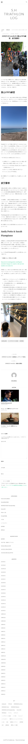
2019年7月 (3, 631)
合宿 (2, 725)
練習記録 (8, 29)
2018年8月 (3, 669)
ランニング (20, 715)
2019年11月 (3, 617)
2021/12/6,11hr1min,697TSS (7, 552)
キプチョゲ (16, 712)
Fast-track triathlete (5, 498)
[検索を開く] (26, 2)
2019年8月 (3, 628)
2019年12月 (3, 614)
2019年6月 (3, 635)
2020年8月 (3, 586)
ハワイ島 (14, 715)
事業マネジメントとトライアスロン (16, 718)
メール (3, 467)
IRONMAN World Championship (8, 505)
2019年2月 (3, 649)
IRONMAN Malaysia (15, 707)
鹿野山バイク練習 (14, 725)
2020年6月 (3, 593)
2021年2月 (3, 579)
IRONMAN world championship (8, 709)
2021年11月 (3, 572)
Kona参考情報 (4, 516)
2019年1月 (3, 652)
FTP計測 (10, 703)
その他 (2, 519)
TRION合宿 (4, 712)
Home (3, 29)
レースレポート (4, 523)
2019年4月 (3, 642)
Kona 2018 (19, 709)
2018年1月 (3, 694)
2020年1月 (3, 610)
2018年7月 (3, 673)
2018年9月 (3, 666)
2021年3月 (3, 575)
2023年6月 (3, 565)
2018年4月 (3, 683)
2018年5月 (3, 680)
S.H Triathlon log (14, 14)
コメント (3, 441)
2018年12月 (3, 656)
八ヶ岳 (3, 722)
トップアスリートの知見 (13, 341)
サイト (2, 473)
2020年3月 (3, 603)
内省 (7, 722)
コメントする (22, 33)
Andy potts (4, 341)
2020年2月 (3, 607)
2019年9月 (3, 624)
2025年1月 (3, 561)
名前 (2, 461)
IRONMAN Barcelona (18, 703)
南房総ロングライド (14, 722)
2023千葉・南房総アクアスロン (7, 542)
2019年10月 (3, 621)
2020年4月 (3, 600)
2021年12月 (3, 568)
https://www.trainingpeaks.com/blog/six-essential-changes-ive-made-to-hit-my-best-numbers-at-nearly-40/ (12, 263)
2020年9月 (3, 582)
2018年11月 (3, 659)
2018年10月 (3, 663)
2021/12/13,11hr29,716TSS (6, 549)
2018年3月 (3, 687)
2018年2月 (3, 690)
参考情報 (12, 33)
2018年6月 (3, 676)
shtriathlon (14, 380)
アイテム (10, 712)
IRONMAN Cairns (5, 707)
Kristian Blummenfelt (6, 546)
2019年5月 (3, 638)
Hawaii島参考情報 (5, 502)
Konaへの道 (3, 512)
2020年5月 (3, 596)
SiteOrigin (22, 740)
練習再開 (3, 539)
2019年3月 (3, 645)
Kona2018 (3, 509)
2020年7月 (3, 589)
